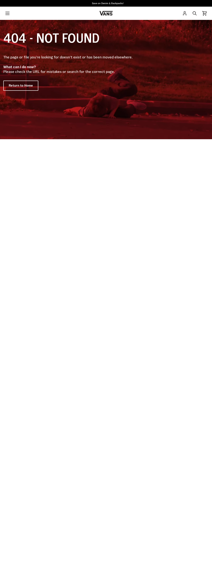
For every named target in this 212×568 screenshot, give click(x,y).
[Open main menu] (7, 13)
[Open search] (195, 13)
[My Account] (185, 13)
